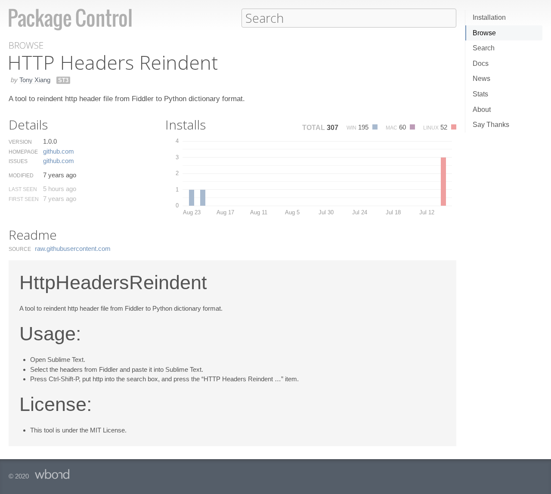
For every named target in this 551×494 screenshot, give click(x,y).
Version (20, 142)
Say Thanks (491, 124)
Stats (480, 94)
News (481, 78)
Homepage (23, 152)
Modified (21, 176)
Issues (18, 161)
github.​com (58, 151)
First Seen (24, 199)
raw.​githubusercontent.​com (73, 248)
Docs (481, 63)
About (482, 109)
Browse (484, 33)
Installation (489, 17)
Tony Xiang (34, 79)
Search (484, 48)
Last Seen (23, 189)
